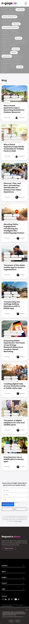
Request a (11, 536)
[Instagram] (9, 600)
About (4, 571)
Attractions (6, 24)
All (3, 9)
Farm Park (16, 49)
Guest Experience (8, 38)
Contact (4, 583)
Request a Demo (8, 548)
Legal (3, 589)
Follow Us (4, 596)
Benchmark (6, 49)
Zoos (16, 20)
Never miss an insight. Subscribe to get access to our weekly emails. (14, 484)
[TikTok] (19, 600)
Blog (4, 80)
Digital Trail (6, 42)
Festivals (5, 52)
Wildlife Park (12, 45)
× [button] (26, 609)
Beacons (18, 38)
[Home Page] (9, 3)
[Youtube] (16, 600)
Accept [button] (11, 621)
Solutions (4, 565)
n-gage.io (10, 9)
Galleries (13, 52)
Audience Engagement (9, 17)
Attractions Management (10, 27)
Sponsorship (16, 63)
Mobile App (14, 31)
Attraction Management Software (13, 13)
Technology (20, 9)
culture (5, 70)
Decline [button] (17, 621)
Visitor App (16, 24)
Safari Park (6, 63)
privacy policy (18, 521)
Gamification (7, 56)
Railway (17, 60)
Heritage (5, 31)
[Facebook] (13, 600)
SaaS (4, 45)
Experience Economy (19, 42)
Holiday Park (17, 56)
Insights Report (7, 60)
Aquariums (6, 34)
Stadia (5, 67)
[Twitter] (3, 600)
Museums (15, 34)
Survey (12, 67)
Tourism (19, 67)
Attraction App (7, 20)
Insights (4, 577)
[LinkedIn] (6, 600)
